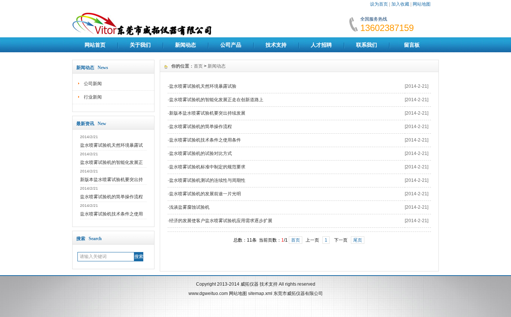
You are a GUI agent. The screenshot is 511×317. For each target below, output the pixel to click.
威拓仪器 (249, 284)
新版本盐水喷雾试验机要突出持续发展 (207, 113)
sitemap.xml (260, 293)
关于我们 (140, 45)
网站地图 (422, 4)
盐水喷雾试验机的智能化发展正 (111, 162)
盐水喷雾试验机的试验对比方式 (200, 153)
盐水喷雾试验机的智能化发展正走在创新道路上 (216, 99)
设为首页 (379, 4)
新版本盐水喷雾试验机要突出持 (111, 179)
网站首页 (95, 45)
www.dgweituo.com (208, 293)
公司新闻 (93, 83)
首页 (198, 66)
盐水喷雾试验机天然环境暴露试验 (202, 86)
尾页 (357, 240)
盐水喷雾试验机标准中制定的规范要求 (207, 167)
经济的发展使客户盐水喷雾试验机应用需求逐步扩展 (220, 220)
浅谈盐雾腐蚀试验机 (189, 207)
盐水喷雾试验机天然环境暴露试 (111, 145)
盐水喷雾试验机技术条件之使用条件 (205, 140)
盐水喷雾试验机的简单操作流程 (111, 196)
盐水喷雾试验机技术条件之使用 (111, 214)
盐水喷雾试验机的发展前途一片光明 (205, 193)
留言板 (412, 45)
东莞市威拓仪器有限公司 (298, 293)
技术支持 (276, 45)
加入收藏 (400, 4)
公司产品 (230, 45)
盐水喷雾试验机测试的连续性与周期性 (207, 180)
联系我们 (366, 45)
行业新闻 (93, 97)
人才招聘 (321, 45)
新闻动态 (185, 45)
